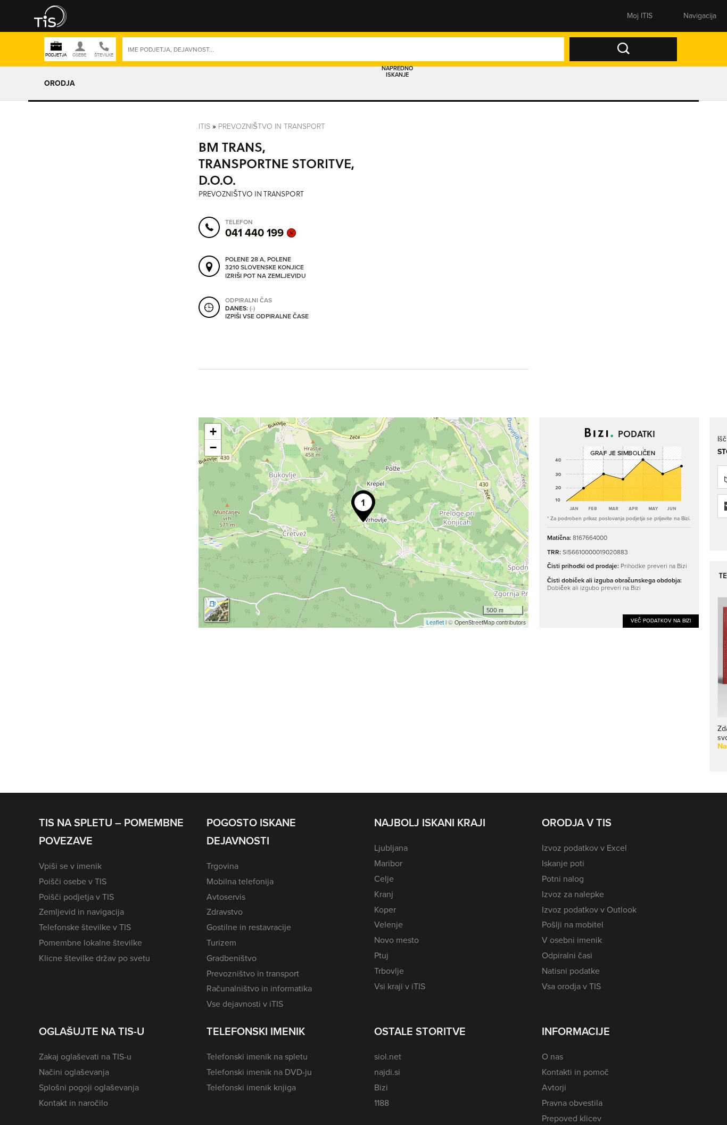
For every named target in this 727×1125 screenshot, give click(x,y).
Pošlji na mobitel (573, 924)
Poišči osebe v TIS (72, 881)
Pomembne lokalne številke (90, 943)
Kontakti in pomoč (575, 1072)
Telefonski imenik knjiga (251, 1087)
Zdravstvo (224, 912)
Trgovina (222, 866)
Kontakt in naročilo (73, 1103)
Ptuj (381, 955)
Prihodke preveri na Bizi (654, 565)
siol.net (387, 1056)
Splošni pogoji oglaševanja (89, 1087)
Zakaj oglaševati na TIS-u (85, 1056)
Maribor (388, 863)
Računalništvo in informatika (259, 988)
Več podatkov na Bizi (661, 621)
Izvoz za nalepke (573, 894)
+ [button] (213, 431)
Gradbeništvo (231, 958)
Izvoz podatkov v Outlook (589, 910)
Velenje (388, 924)
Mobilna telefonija (240, 881)
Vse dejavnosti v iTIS (244, 1004)
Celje (384, 879)
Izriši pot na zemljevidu (265, 276)
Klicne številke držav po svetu (94, 958)
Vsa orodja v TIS (571, 986)
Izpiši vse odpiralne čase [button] (267, 317)
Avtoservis (225, 897)
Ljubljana (391, 848)
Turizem (221, 943)
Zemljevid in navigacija (81, 912)
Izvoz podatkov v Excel (584, 848)
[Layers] (216, 609)
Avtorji (554, 1087)
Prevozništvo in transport (271, 126)
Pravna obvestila (572, 1103)
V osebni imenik (572, 940)
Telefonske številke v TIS (85, 927)
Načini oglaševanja (74, 1072)
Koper (385, 910)
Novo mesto (396, 940)
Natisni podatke (571, 971)
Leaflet (435, 622)
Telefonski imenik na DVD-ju (259, 1072)
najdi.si (387, 1072)
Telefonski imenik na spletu (257, 1056)
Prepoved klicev (571, 1118)
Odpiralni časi (567, 955)
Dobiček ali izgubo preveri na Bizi (594, 587)
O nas (552, 1056)
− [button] (213, 447)
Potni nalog (563, 879)
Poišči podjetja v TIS (76, 897)
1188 (381, 1103)
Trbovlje (389, 971)
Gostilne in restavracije (248, 927)
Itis (204, 126)
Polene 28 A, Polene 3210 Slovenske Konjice (264, 264)
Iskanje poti (563, 863)
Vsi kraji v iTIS (399, 986)
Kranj (383, 894)
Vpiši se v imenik (70, 866)
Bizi (381, 1087)
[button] (57, 16)
